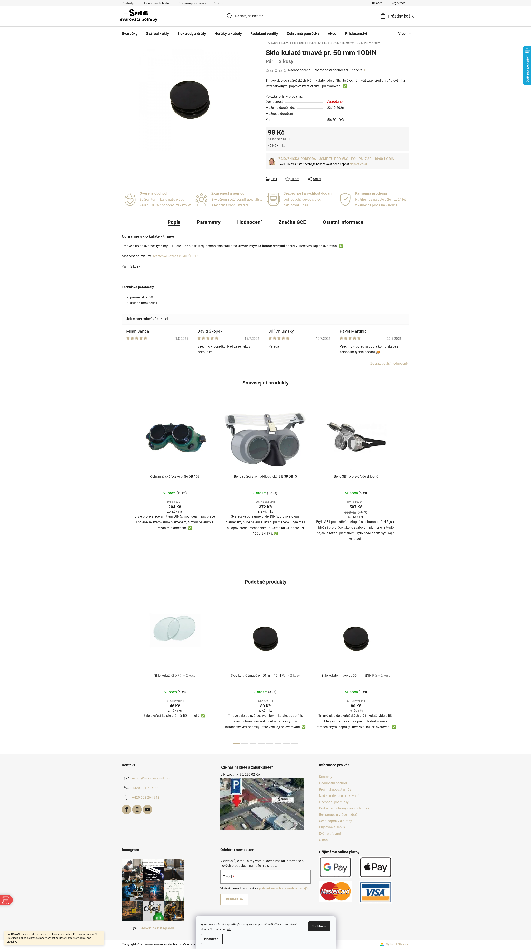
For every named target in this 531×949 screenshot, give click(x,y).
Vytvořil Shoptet (397, 944)
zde (229, 929)
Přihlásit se (234, 899)
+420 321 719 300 (145, 788)
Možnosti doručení (279, 114)
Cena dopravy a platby (335, 821)
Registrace (398, 3)
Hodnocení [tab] (249, 222)
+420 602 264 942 (145, 798)
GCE (367, 70)
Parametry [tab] (209, 222)
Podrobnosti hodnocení (331, 70)
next (406, 480)
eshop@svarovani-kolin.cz (151, 778)
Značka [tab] (292, 222)
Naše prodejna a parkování (338, 796)
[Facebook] (126, 809)
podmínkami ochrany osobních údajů (283, 888)
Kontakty (128, 3)
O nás (323, 840)
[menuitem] (130, 34)
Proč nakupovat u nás (192, 3)
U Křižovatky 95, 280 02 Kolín (241, 774)
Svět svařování (330, 834)
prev (125, 480)
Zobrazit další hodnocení (388, 363)
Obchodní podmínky (334, 802)
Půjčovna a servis (332, 827)
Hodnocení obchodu (156, 3)
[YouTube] (147, 809)
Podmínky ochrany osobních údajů (344, 808)
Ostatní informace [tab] (343, 222)
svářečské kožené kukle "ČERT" (175, 256)
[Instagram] (137, 809)
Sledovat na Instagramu (156, 928)
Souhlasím (319, 926)
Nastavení (211, 939)
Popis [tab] (174, 222)
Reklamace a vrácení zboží (338, 815)
